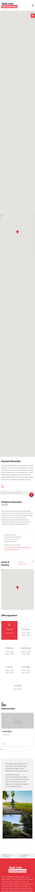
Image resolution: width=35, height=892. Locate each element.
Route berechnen (22, 563)
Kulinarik (9, 493)
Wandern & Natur (10, 836)
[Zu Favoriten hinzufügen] (31, 495)
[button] (1, 749)
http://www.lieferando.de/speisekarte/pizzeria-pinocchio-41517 (17, 548)
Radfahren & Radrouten (12, 812)
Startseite (3, 493)
